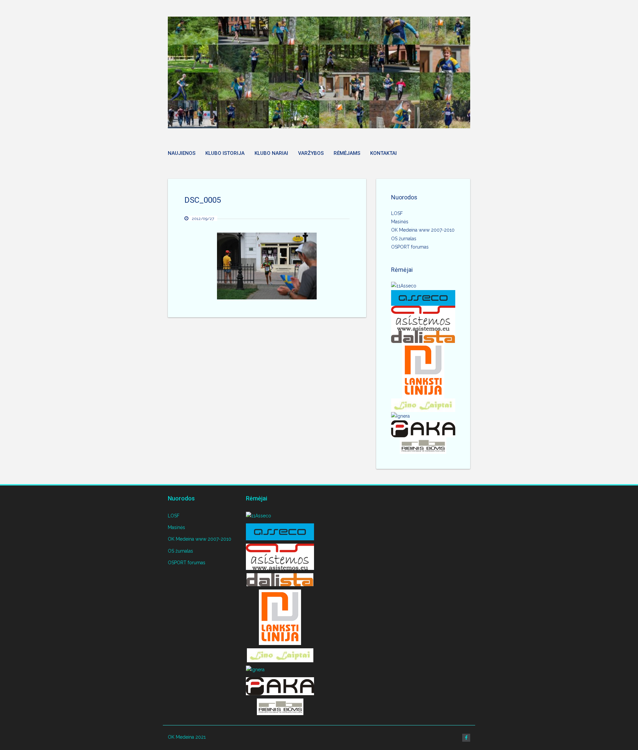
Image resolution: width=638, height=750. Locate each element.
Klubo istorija (225, 153)
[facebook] (466, 738)
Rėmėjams (347, 153)
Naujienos (181, 153)
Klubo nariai (271, 153)
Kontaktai (383, 153)
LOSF (397, 213)
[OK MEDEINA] (319, 72)
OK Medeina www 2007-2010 (423, 230)
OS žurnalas (403, 238)
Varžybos (311, 153)
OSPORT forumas (410, 247)
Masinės (399, 221)
